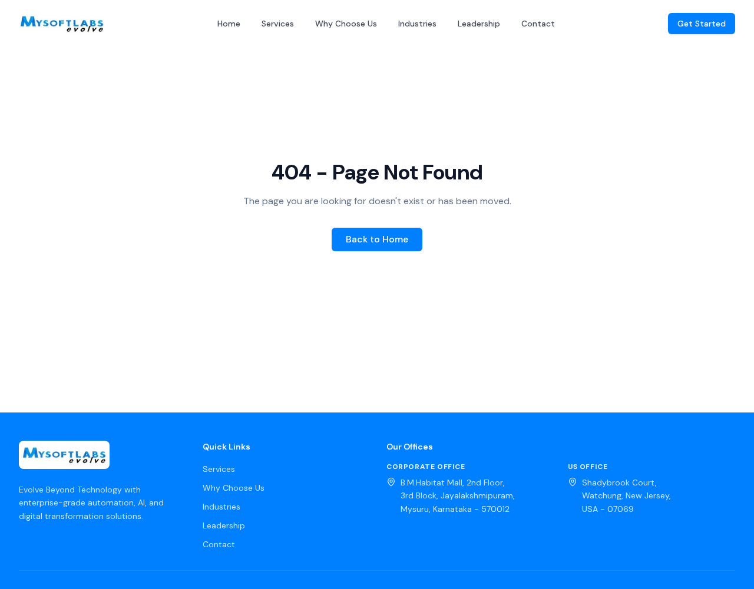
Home (228, 23)
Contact (538, 23)
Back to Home (377, 239)
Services (278, 23)
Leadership (479, 23)
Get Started (701, 23)
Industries (417, 23)
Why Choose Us (346, 23)
